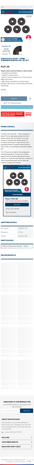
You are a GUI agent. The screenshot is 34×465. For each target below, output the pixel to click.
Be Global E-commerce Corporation (17, 462)
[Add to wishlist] (30, 99)
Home (2, 7)
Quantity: (3, 89)
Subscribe (26, 411)
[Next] (31, 39)
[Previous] (28, 39)
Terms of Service (16, 103)
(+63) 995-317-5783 (15, 432)
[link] (8, 286)
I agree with (6, 103)
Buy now (17, 204)
